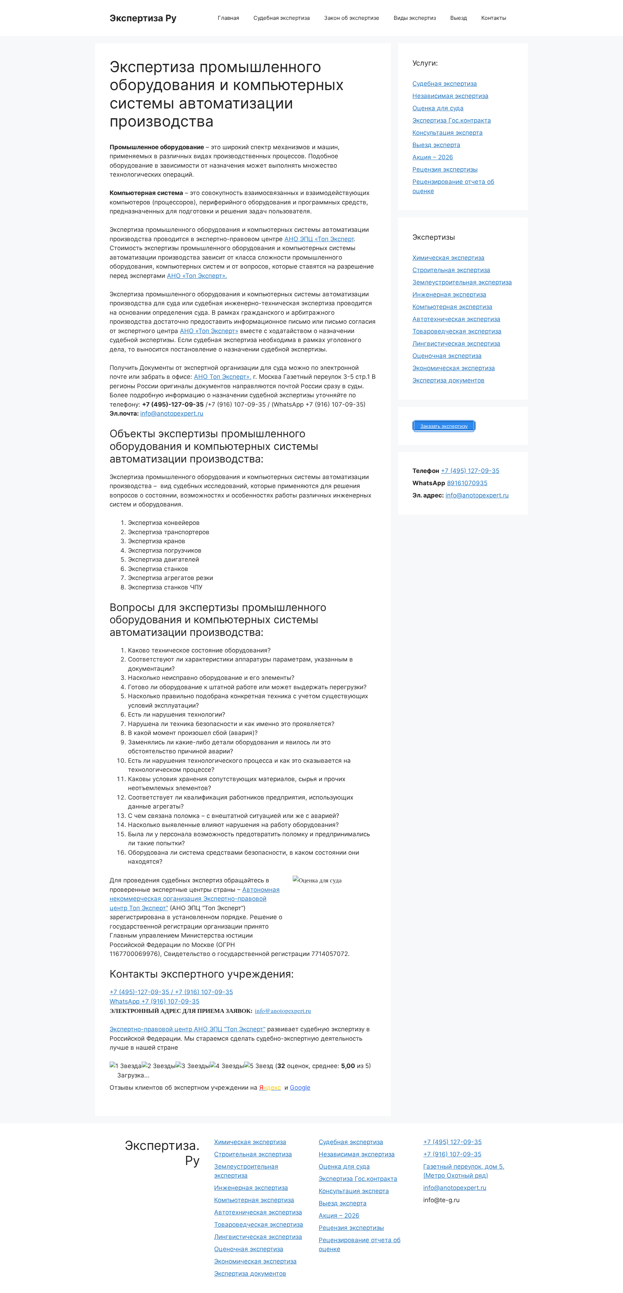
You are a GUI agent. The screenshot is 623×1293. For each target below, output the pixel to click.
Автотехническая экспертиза (456, 319)
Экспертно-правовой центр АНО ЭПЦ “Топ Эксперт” (187, 1029)
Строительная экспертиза (451, 270)
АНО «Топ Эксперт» (209, 331)
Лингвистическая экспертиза (456, 343)
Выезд (458, 17)
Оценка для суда (438, 108)
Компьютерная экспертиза (452, 306)
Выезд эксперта (436, 145)
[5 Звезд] (258, 1066)
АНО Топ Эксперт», (222, 376)
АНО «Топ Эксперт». (197, 275)
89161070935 (467, 483)
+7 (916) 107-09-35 (204, 992)
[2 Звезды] (159, 1066)
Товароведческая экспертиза (457, 331)
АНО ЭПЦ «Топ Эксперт (319, 239)
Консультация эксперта (447, 132)
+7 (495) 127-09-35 (470, 470)
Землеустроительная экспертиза (462, 282)
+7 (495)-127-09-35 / (142, 992)
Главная (228, 17)
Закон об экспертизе (351, 17)
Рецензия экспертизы (445, 169)
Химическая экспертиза (448, 257)
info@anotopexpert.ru (171, 413)
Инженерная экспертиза (449, 294)
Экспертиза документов (448, 380)
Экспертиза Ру (143, 18)
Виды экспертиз (415, 17)
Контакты (493, 17)
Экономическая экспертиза (453, 368)
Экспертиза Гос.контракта (451, 120)
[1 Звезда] (126, 1066)
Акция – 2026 (432, 157)
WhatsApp (125, 1001)
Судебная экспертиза (281, 17)
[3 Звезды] (193, 1066)
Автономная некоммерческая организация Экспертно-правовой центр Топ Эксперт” (195, 899)
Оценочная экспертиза (447, 355)
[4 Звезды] (227, 1066)
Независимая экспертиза (450, 95)
